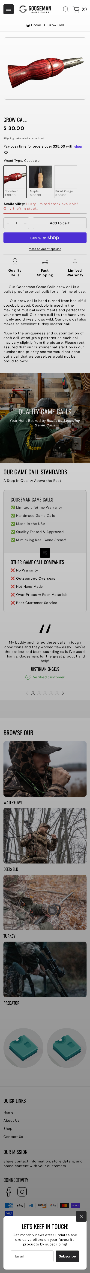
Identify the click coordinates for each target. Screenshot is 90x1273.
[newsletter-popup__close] (81, 1216)
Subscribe (67, 1256)
